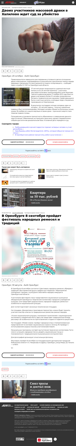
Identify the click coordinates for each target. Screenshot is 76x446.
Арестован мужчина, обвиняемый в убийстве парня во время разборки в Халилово (59, 170)
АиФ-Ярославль (19, 66)
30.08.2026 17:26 (6, 213)
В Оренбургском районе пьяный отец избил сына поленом (38, 135)
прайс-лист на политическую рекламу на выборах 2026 (43, 409)
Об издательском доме (21, 405)
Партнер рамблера (30, 439)
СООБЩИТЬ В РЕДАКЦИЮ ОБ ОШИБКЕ (24, 411)
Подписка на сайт (19, 407)
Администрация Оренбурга (10, 275)
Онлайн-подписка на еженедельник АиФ (52, 405)
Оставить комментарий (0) (60, 142)
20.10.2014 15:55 (6, 7)
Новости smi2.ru (8, 207)
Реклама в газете (19, 409)
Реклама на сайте (62, 407)
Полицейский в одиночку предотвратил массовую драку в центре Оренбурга (21, 176)
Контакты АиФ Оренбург (48, 407)
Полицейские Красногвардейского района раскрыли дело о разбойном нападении (22, 182)
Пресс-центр (34, 405)
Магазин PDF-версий (33, 407)
